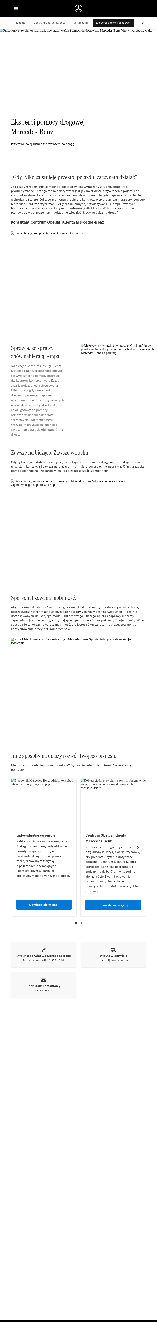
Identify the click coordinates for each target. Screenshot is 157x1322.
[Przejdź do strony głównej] (78, 8)
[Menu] (16, 8)
